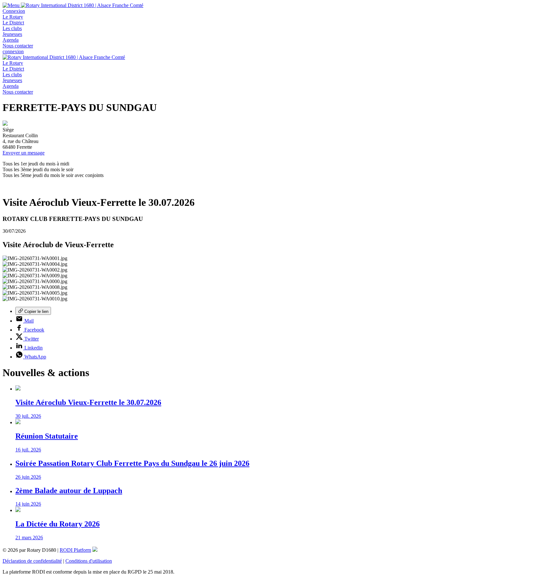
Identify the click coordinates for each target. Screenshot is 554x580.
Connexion (14, 11)
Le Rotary (13, 17)
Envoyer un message (24, 153)
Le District (13, 22)
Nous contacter (18, 45)
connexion (13, 51)
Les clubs (12, 28)
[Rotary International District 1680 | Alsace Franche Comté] (82, 5)
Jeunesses (12, 34)
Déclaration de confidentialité (32, 561)
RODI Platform (75, 550)
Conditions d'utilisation (88, 561)
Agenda (11, 40)
